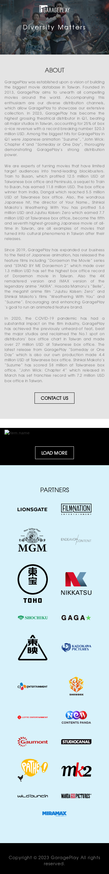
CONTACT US (54, 398)
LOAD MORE (54, 453)
